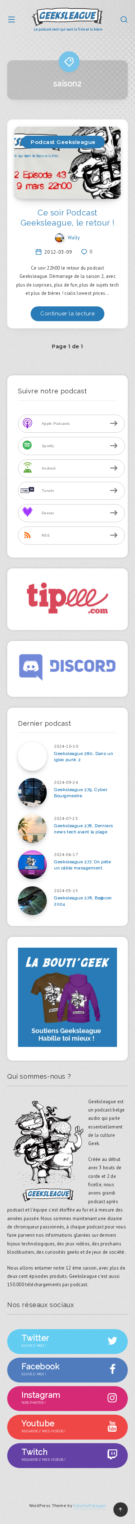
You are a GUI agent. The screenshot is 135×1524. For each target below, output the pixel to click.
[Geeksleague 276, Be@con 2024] (32, 900)
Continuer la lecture (67, 313)
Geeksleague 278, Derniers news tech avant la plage (83, 828)
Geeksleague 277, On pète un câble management (82, 864)
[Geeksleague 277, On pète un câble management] (32, 864)
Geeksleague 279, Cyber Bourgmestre (80, 792)
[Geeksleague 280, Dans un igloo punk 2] (32, 756)
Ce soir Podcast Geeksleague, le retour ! (67, 217)
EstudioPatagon (89, 1505)
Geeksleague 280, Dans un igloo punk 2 (83, 756)
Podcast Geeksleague (63, 142)
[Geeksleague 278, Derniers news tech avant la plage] (32, 828)
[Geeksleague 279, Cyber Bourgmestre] (32, 792)
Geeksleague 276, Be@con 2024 (83, 901)
